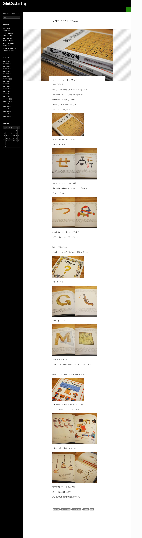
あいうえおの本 (66, 509)
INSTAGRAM (6, 28)
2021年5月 (6, 61)
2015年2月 (6, 94)
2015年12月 (6, 79)
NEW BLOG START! (8, 33)
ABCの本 (56, 509)
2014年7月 (6, 109)
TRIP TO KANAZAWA (9, 41)
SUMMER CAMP (7, 35)
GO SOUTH (6, 46)
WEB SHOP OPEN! (8, 38)
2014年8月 (6, 106)
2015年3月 (6, 91)
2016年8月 (6, 74)
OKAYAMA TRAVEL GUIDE (10, 48)
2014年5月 (6, 114)
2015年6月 (6, 86)
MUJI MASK (6, 30)
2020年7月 (6, 64)
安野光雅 (86, 509)
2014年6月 (6, 111)
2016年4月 (6, 76)
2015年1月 (6, 96)
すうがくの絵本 (77, 509)
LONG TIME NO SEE (8, 51)
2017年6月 (6, 69)
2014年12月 (6, 99)
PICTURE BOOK (64, 80)
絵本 (92, 509)
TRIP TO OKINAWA (8, 43)
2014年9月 (6, 104)
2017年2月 (6, 71)
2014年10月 (6, 101)
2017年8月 (6, 66)
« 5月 (5, 146)
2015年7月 (6, 84)
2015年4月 (6, 89)
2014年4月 (6, 116)
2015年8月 (6, 81)
